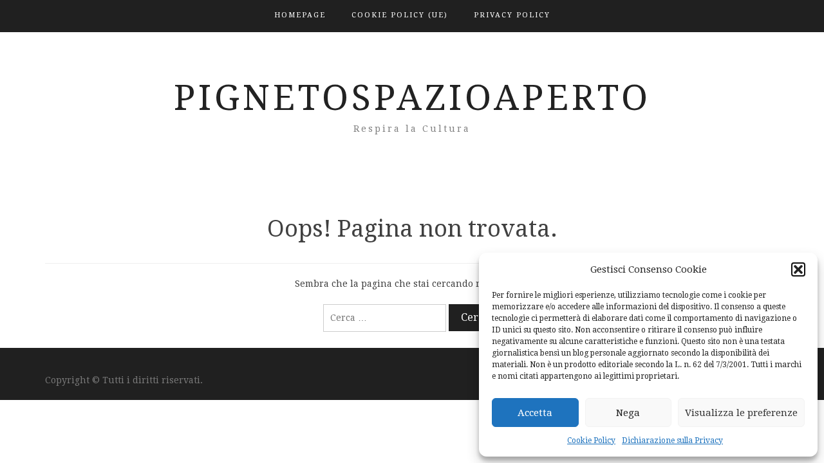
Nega (628, 413)
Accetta (535, 413)
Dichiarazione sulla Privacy (672, 440)
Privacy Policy (512, 15)
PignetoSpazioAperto (412, 97)
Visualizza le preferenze (741, 413)
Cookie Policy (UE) (399, 15)
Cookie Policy (591, 440)
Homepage (300, 15)
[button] (798, 269)
